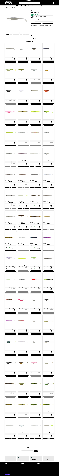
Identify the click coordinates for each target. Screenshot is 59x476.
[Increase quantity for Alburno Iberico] (26, 58)
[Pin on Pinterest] (37, 38)
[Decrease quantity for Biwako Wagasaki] (51, 80)
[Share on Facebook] (33, 38)
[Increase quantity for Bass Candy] (26, 79)
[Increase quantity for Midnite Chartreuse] (51, 288)
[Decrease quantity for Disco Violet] (51, 164)
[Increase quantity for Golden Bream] (39, 205)
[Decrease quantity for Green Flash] (14, 227)
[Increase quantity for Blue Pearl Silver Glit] (39, 100)
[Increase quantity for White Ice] (26, 435)
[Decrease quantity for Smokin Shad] (51, 352)
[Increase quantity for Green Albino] (51, 205)
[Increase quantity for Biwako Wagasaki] (51, 79)
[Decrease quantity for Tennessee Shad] (51, 373)
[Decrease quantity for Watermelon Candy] (26, 394)
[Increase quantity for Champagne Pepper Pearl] (26, 121)
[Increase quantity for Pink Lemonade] (26, 330)
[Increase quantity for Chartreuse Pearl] (14, 142)
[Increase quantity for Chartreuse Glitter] (39, 121)
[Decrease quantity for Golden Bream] (39, 206)
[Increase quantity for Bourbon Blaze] (51, 100)
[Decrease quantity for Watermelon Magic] (39, 394)
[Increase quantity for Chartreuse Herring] (51, 121)
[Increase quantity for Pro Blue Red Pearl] (39, 309)
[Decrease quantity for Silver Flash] (14, 352)
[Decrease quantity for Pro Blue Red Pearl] (39, 310)
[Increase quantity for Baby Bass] (14, 79)
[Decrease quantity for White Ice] (26, 436)
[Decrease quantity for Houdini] (14, 248)
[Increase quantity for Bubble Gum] (14, 121)
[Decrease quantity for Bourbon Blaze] (51, 101)
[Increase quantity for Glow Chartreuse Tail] (26, 205)
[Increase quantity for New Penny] (14, 309)
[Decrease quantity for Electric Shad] (14, 185)
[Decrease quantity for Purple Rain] (14, 331)
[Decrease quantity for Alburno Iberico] (26, 59)
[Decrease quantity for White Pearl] (39, 436)
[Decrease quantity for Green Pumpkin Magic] (39, 227)
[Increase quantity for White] (14, 435)
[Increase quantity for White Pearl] (39, 435)
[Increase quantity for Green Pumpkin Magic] (39, 226)
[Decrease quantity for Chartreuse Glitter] (39, 122)
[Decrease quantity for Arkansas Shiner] (39, 59)
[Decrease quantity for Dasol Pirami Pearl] (26, 164)
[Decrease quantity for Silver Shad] (39, 352)
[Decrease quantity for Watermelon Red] (14, 415)
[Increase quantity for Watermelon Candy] (26, 393)
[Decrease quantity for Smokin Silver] (14, 373)
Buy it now (41, 23)
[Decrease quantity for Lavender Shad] (14, 268)
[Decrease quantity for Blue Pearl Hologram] (26, 101)
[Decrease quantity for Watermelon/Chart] (51, 415)
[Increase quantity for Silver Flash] (14, 351)
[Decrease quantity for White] (14, 436)
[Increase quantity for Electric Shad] (14, 184)
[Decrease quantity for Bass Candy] (26, 80)
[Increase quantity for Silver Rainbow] (26, 351)
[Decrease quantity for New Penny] (14, 310)
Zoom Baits (34, 16)
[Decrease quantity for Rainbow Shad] (39, 331)
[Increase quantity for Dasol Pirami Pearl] (26, 163)
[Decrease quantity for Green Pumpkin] (26, 227)
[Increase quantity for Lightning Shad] (51, 267)
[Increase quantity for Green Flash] (14, 226)
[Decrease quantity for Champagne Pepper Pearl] (26, 122)
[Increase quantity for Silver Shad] (39, 351)
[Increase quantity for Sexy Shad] (51, 330)
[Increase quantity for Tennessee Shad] (51, 372)
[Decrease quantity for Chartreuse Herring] (51, 122)
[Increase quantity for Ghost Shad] (39, 184)
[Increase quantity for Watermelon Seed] (39, 414)
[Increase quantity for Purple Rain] (14, 330)
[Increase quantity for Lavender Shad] (14, 267)
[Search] (39, 2)
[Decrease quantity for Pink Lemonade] (26, 331)
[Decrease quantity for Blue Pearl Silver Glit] (39, 101)
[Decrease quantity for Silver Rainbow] (26, 352)
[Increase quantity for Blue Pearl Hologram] (26, 100)
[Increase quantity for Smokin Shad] (51, 351)
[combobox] (29, 3)
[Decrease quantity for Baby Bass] (14, 80)
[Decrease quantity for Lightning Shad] (51, 268)
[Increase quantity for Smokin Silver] (14, 372)
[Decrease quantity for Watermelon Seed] (39, 415)
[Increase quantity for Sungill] (26, 372)
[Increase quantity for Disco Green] (39, 163)
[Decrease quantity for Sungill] (26, 373)
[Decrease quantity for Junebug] (39, 248)
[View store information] (51, 35)
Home (7, 7)
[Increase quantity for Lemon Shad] (39, 267)
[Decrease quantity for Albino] (14, 59)
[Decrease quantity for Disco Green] (39, 164)
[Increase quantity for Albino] (14, 58)
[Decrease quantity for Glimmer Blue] (51, 185)
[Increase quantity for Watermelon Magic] (39, 393)
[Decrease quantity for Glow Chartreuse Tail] (26, 206)
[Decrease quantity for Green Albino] (51, 206)
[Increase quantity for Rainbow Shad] (39, 330)
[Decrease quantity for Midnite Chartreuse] (51, 289)
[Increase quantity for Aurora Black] (51, 58)
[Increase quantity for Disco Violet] (51, 163)
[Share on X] (35, 38)
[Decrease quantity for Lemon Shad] (39, 268)
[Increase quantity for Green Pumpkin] (26, 226)
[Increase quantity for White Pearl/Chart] (51, 435)
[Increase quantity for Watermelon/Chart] (51, 414)
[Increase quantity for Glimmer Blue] (51, 184)
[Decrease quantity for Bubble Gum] (14, 122)
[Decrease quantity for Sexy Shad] (51, 331)
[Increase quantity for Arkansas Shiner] (39, 58)
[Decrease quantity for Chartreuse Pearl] (14, 143)
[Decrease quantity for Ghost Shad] (39, 185)
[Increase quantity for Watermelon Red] (14, 414)
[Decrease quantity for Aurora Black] (51, 59)
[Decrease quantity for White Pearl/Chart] (51, 436)
